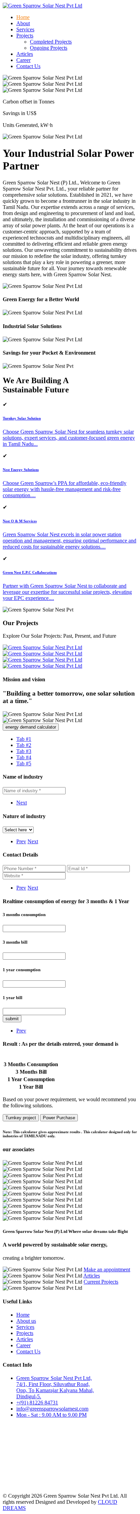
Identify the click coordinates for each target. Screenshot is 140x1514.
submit (12, 1018)
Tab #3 (23, 751)
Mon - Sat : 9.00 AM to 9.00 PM (51, 1415)
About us (26, 1321)
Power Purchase (59, 1117)
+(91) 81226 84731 (37, 1402)
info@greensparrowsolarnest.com (52, 1409)
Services (25, 29)
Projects (24, 1333)
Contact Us (28, 66)
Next (21, 802)
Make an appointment (107, 1269)
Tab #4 (23, 757)
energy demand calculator (30, 727)
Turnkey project (20, 1117)
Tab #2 (23, 745)
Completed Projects (51, 42)
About (23, 23)
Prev (21, 841)
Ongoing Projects (48, 48)
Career (23, 60)
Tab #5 (23, 763)
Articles (24, 54)
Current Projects (101, 1282)
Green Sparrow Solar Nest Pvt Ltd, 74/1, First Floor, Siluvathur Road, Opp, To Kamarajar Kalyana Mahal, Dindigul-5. (55, 1387)
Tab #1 (23, 739)
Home (23, 17)
